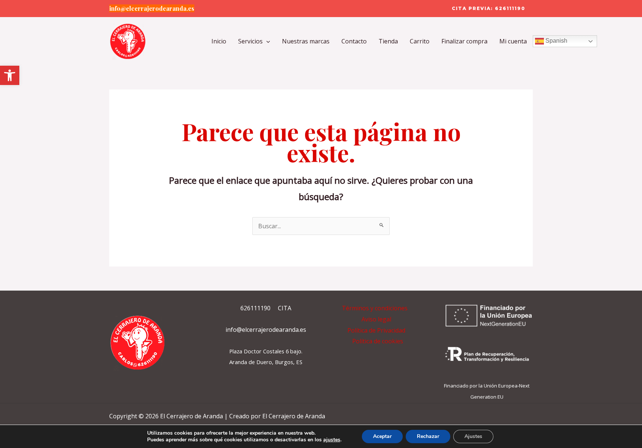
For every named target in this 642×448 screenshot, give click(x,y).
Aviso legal (376, 319)
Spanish (555, 41)
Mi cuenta (513, 41)
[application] (266, 41)
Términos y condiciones (375, 308)
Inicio (218, 41)
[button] (9, 75)
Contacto (354, 41)
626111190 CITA (265, 308)
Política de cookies (377, 341)
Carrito (419, 41)
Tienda (388, 41)
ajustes (331, 439)
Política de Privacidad (376, 330)
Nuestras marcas (306, 41)
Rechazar (428, 436)
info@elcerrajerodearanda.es (151, 8)
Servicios (250, 41)
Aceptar (382, 436)
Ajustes (473, 436)
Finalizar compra (464, 41)
